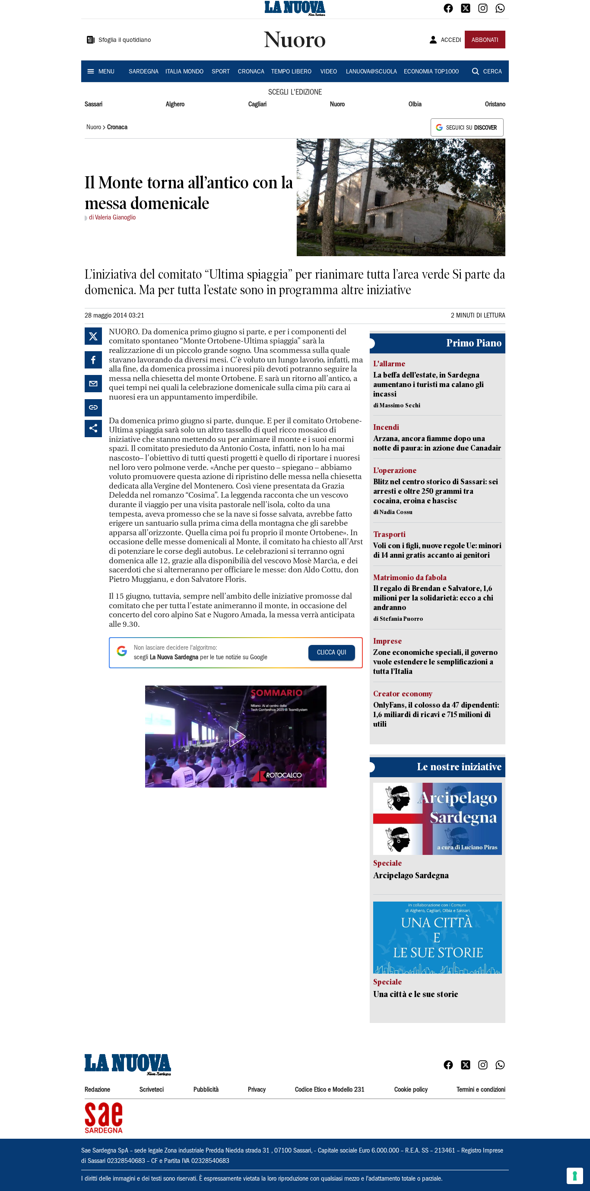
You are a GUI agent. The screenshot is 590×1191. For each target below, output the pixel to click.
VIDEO (328, 72)
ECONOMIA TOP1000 (431, 72)
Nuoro (337, 105)
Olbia (415, 105)
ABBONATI (485, 41)
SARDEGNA (144, 72)
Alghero (175, 105)
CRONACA (251, 72)
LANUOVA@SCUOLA (371, 72)
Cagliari (257, 105)
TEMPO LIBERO (291, 72)
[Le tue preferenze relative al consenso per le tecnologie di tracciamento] (575, 1176)
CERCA (492, 72)
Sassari (93, 105)
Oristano (495, 105)
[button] (236, 736)
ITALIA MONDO (184, 72)
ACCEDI (451, 41)
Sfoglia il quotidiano (124, 41)
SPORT (221, 72)
